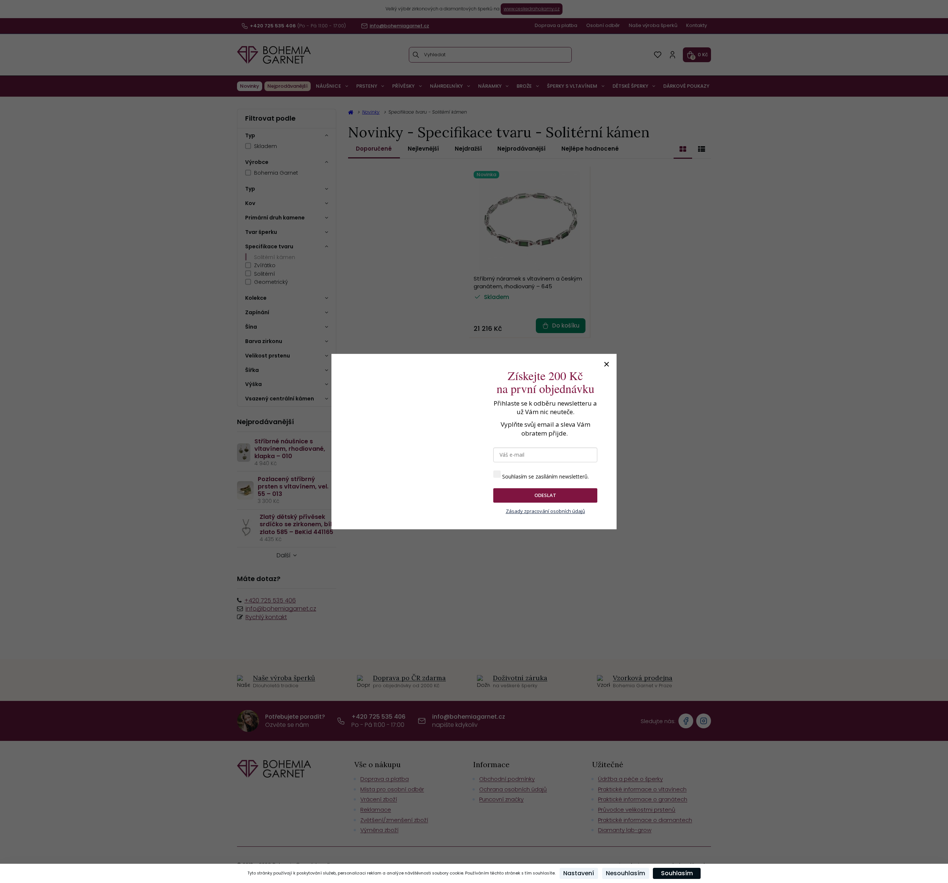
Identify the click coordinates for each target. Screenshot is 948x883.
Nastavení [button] (578, 873)
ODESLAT (545, 495)
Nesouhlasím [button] (625, 873)
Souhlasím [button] (677, 873)
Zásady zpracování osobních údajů (545, 511)
